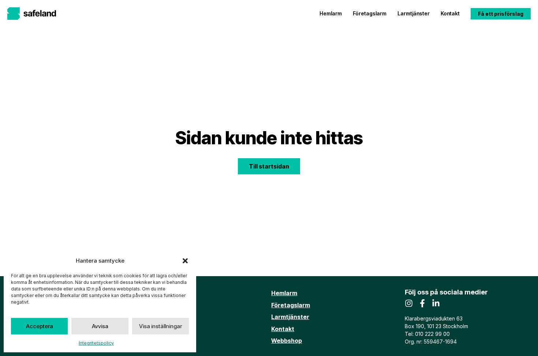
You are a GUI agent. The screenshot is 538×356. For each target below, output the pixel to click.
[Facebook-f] (422, 303)
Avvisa (100, 326)
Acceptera (39, 326)
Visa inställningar (160, 326)
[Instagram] (409, 303)
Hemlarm (331, 13)
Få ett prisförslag (500, 14)
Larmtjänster (413, 13)
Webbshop (286, 340)
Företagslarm (369, 13)
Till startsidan (269, 166)
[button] (185, 260)
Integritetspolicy (96, 343)
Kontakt (450, 13)
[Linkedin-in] (436, 303)
